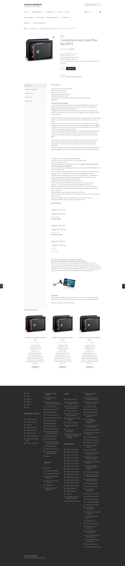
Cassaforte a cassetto (52, 415)
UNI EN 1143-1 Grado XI (72, 480)
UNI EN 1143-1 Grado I (72, 452)
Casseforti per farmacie (92, 502)
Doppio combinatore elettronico (51, 488)
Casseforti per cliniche (92, 499)
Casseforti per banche (92, 496)
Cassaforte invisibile (91, 412)
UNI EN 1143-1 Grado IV (72, 460)
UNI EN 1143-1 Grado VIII (72, 471)
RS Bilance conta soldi (32, 443)
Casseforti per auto (51, 439)
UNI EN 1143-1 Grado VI (72, 466)
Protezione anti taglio (92, 544)
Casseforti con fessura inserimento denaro (92, 457)
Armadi (59, 12)
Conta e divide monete (32, 436)
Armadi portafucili (51, 406)
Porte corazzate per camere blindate (91, 531)
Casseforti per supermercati (90, 508)
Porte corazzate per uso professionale (92, 540)
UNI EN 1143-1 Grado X (72, 477)
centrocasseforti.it (41, 558)
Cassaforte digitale (91, 406)
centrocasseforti (33, 4)
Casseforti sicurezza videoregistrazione (51, 452)
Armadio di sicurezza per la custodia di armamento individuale (73, 435)
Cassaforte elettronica (92, 409)
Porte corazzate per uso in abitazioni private (93, 536)
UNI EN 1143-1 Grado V (72, 463)
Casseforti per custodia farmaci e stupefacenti (52, 442)
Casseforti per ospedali (92, 504)
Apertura (26, 23)
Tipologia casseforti (37, 12)
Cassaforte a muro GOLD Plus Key (47, 28)
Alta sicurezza (40, 17)
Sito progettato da (29, 558)
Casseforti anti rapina (92, 442)
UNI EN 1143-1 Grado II (72, 455)
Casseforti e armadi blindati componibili (91, 480)
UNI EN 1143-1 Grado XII (72, 483)
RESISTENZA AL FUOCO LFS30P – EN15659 (72, 497)
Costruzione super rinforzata (91, 527)
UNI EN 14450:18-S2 (71, 491)
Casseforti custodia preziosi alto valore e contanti (91, 467)
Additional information (31, 89)
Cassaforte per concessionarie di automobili (91, 421)
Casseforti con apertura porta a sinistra (92, 453)
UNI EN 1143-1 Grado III (72, 457)
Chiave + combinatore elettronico (52, 477)
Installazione (49, 12)
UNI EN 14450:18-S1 (71, 488)
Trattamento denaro (52, 17)
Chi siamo (28, 401)
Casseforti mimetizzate (92, 483)
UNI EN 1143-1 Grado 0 (72, 449)
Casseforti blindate (71, 411)
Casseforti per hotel (51, 446)
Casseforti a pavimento (52, 429)
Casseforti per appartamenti (70, 430)
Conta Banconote (30, 433)
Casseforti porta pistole (52, 409)
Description (28, 85)
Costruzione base (91, 521)
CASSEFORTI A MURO (68, 303)
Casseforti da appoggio (72, 422)
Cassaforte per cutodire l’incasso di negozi (72, 414)
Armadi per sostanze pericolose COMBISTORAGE (53, 403)
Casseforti (28, 424)
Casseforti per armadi (92, 493)
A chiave (48, 468)
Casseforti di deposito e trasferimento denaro (52, 432)
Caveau (48, 456)
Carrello (28, 404)
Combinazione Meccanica (53, 473)
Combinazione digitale (52, 470)
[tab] (35, 86)
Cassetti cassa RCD (31, 427)
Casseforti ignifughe (51, 436)
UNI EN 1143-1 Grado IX (72, 474)
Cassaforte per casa (51, 420)
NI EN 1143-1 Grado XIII (72, 485)
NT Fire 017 (69, 494)
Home (25, 12)
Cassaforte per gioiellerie (93, 430)
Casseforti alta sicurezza (92, 440)
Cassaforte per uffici (71, 399)
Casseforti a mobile (51, 423)
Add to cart (71, 68)
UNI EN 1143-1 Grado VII (72, 469)
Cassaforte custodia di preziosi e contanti (72, 407)
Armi (67, 12)
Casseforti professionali (52, 449)
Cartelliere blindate (51, 412)
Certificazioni (65, 17)
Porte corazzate (28, 17)
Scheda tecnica (29, 93)
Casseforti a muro (34, 28)
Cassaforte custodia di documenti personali (72, 402)
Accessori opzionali (31, 422)
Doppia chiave (50, 485)
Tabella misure (29, 101)
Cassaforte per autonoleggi (53, 417)
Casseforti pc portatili (92, 486)
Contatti (28, 396)
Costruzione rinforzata (92, 523)
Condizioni (29, 399)
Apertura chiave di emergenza (91, 394)
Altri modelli (28, 97)
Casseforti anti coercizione (93, 547)
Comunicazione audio (32, 430)
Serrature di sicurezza (39, 23)
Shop (27, 407)
